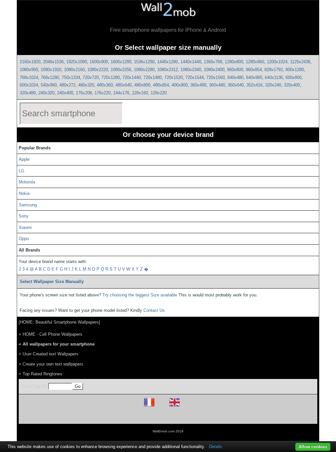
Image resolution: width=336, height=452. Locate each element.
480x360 (105, 85)
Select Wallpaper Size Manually (52, 281)
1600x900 (99, 61)
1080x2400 (214, 69)
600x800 (293, 77)
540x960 (49, 85)
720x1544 (194, 77)
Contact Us (154, 310)
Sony (24, 216)
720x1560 (215, 77)
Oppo (24, 238)
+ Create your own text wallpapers (51, 364)
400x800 (180, 85)
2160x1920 (30, 61)
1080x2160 (74, 69)
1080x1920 (51, 69)
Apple (24, 159)
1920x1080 (76, 61)
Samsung (28, 204)
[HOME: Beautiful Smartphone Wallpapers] (59, 322)
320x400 (292, 85)
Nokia (24, 193)
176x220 (102, 92)
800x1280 (294, 69)
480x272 (67, 85)
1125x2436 (300, 61)
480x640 (124, 85)
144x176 (121, 92)
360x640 (236, 85)
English (186, 406)
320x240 (273, 85)
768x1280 (50, 77)
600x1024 (29, 85)
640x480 (235, 77)
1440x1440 (190, 61)
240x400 (65, 92)
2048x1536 (53, 61)
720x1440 (131, 77)
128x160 (140, 92)
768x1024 (29, 77)
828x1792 (273, 69)
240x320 (46, 92)
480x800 (142, 85)
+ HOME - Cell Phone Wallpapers (50, 334)
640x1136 (274, 77)
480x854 (161, 85)
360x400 (198, 85)
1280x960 (255, 61)
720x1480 (152, 77)
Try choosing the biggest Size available (139, 294)
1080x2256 (121, 69)
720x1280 (110, 77)
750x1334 (71, 77)
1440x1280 (167, 61)
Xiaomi (25, 227)
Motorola (27, 181)
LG (21, 170)
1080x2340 (190, 69)
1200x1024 (277, 61)
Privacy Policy (188, 416)
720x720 (91, 77)
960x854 (254, 69)
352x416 (254, 85)
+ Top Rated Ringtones (40, 373)
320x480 (28, 92)
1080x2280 (144, 69)
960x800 (235, 69)
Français (161, 406)
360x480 (217, 85)
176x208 (84, 92)
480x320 (86, 85)
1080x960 (29, 69)
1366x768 (213, 61)
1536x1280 (144, 61)
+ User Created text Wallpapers (48, 353)
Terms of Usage (129, 416)
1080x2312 (167, 69)
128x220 (159, 92)
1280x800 (234, 61)
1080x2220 (97, 69)
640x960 (254, 77)
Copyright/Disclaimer (159, 416)
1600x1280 (121, 61)
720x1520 (173, 77)
